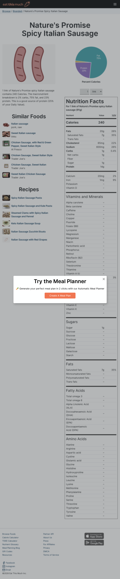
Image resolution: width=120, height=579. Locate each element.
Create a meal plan (60, 295)
